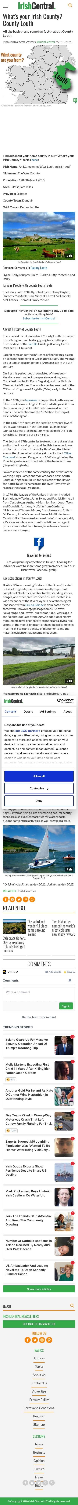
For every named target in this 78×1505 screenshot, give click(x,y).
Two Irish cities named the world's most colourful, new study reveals (63, 928)
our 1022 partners (27, 730)
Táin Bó (33, 344)
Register (39, 1416)
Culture (39, 1469)
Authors (39, 1358)
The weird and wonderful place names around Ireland (37, 928)
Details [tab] (28, 711)
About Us (39, 1375)
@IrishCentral (46, 42)
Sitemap (39, 1424)
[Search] (70, 5)
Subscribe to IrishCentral (39, 318)
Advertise (39, 1391)
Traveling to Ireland (39, 555)
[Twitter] (35, 1340)
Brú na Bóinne (34, 605)
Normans (31, 400)
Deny (39, 800)
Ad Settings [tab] (48, 711)
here (34, 159)
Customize (37, 788)
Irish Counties (27, 891)
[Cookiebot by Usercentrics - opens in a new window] (57, 701)
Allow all (39, 776)
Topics (39, 1366)
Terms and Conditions (39, 1408)
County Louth (39, 267)
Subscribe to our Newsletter (39, 1324)
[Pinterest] (49, 1340)
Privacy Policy (39, 1400)
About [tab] (67, 711)
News (39, 1444)
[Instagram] (42, 1340)
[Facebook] (28, 1340)
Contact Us (39, 1383)
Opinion (39, 1461)
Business (39, 1452)
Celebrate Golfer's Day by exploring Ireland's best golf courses (14, 944)
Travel (39, 1477)
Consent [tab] (10, 711)
